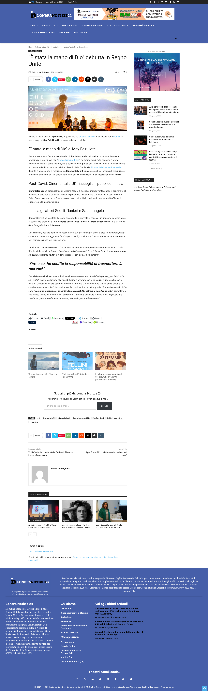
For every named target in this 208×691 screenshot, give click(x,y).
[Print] (94, 79)
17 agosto (99, 628)
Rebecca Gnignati (41, 72)
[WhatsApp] (68, 79)
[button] (176, 39)
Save (63, 80)
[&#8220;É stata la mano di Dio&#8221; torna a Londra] (43, 361)
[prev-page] (30, 534)
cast (38, 418)
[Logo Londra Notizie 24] (51, 14)
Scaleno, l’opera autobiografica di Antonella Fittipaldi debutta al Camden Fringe (164, 124)
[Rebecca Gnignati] (30, 72)
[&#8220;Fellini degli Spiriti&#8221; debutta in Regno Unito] (77, 361)
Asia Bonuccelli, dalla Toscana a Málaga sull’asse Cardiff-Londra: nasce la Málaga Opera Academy (164, 109)
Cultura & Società (42, 47)
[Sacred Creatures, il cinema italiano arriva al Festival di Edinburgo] (140, 140)
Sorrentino (34, 422)
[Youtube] (178, 2)
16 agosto (99, 638)
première (118, 418)
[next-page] (35, 534)
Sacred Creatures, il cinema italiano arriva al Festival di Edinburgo (161, 139)
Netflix (116, 136)
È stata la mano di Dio (68, 160)
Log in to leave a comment (40, 551)
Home (30, 47)
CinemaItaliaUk (64, 418)
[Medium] (166, 2)
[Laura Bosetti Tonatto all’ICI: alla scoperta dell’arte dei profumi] (111, 511)
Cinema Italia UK (87, 136)
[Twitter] (174, 2)
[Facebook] (150, 2)
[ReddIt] (81, 79)
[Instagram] (154, 2)
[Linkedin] (158, 2)
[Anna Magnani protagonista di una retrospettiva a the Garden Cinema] (77, 511)
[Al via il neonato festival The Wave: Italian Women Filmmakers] (43, 511)
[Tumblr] (170, 2)
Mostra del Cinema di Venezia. (106, 167)
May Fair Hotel (98, 418)
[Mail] (162, 2)
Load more (155, 169)
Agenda (66, 521)
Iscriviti (104, 405)
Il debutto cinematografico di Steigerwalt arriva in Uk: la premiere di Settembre (108, 377)
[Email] (88, 79)
